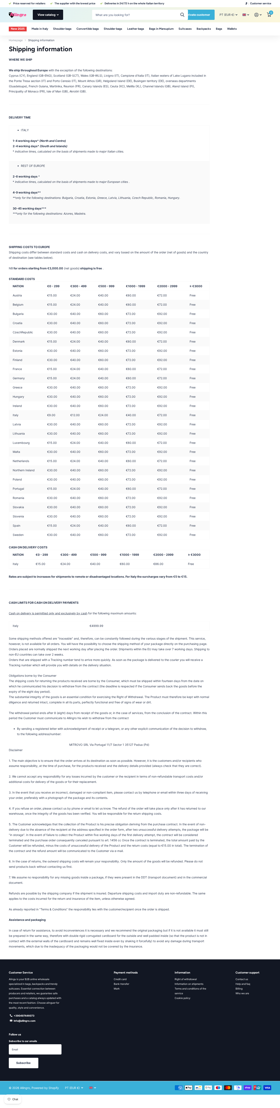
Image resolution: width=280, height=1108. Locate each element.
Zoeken (182, 15)
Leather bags (135, 29)
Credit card (120, 979)
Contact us (242, 979)
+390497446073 (24, 1015)
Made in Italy (40, 29)
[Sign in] (258, 14)
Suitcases (185, 29)
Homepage (16, 40)
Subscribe (23, 1063)
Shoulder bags (62, 29)
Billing (239, 988)
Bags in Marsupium (161, 29)
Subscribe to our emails (23, 1041)
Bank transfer (121, 983)
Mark (117, 988)
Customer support (248, 972)
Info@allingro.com (24, 1020)
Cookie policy (182, 998)
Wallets (232, 29)
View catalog (47, 14)
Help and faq (243, 983)
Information (182, 972)
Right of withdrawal (186, 979)
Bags (219, 29)
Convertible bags (87, 29)
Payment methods (126, 972)
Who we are (242, 993)
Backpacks (204, 29)
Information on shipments (189, 983)
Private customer (198, 14)
